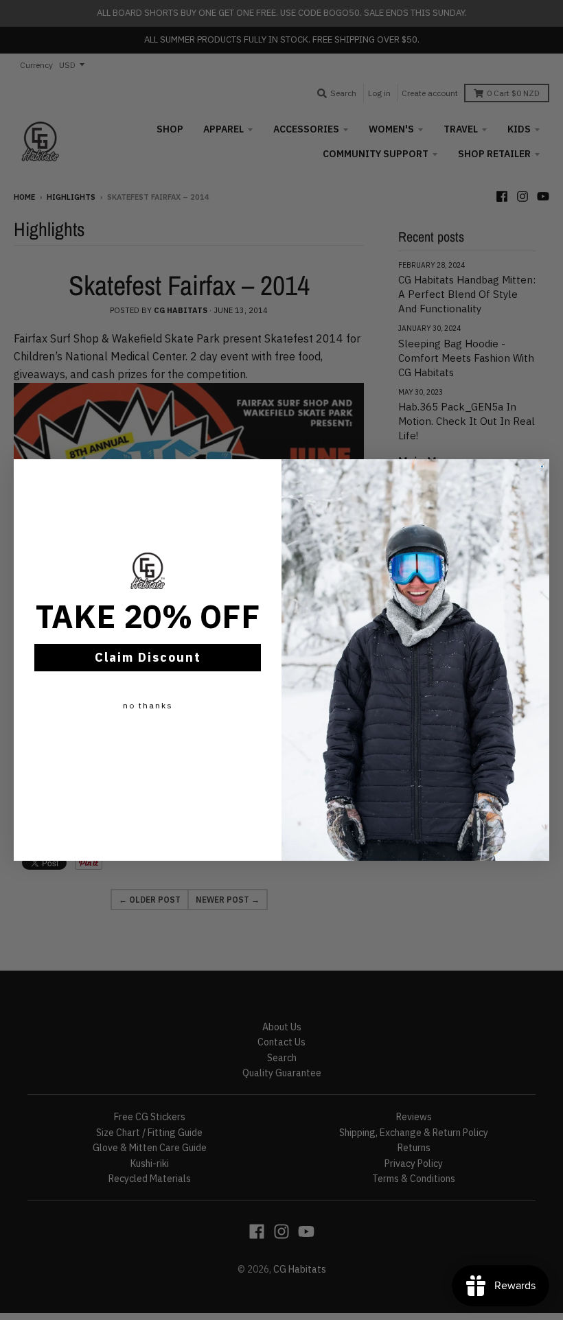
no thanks (148, 705)
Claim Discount (148, 657)
